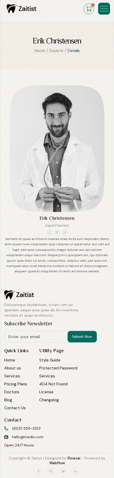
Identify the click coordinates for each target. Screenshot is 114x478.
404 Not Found (53, 384)
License (46, 392)
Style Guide (49, 360)
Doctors (11, 392)
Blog (8, 400)
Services (12, 376)
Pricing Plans (15, 384)
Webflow (57, 462)
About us (12, 368)
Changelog (49, 400)
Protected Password (58, 368)
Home (9, 360)
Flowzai (74, 458)
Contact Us (15, 408)
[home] (20, 8)
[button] (89, 8)
